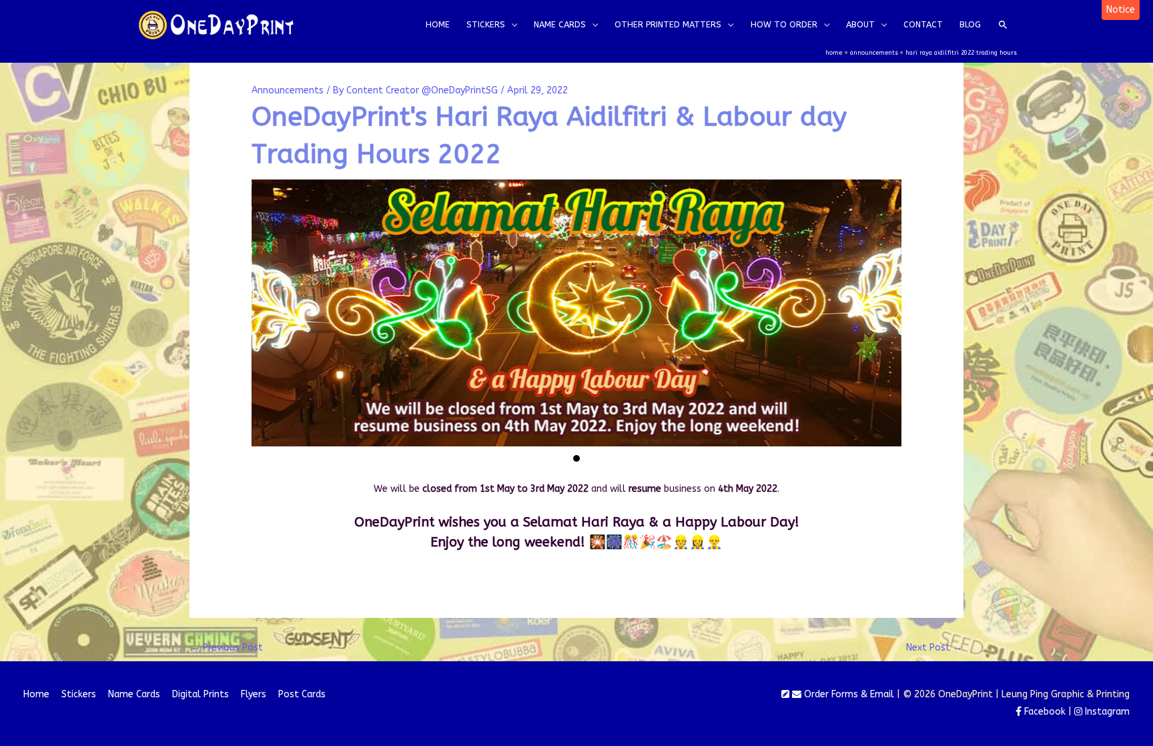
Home (36, 694)
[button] (1121, 10)
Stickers (78, 694)
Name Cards (134, 694)
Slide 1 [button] (576, 458)
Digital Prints (200, 694)
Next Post (934, 647)
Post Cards (302, 694)
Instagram (1106, 711)
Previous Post (227, 647)
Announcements (288, 90)
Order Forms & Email (847, 694)
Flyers (253, 694)
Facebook (1044, 711)
